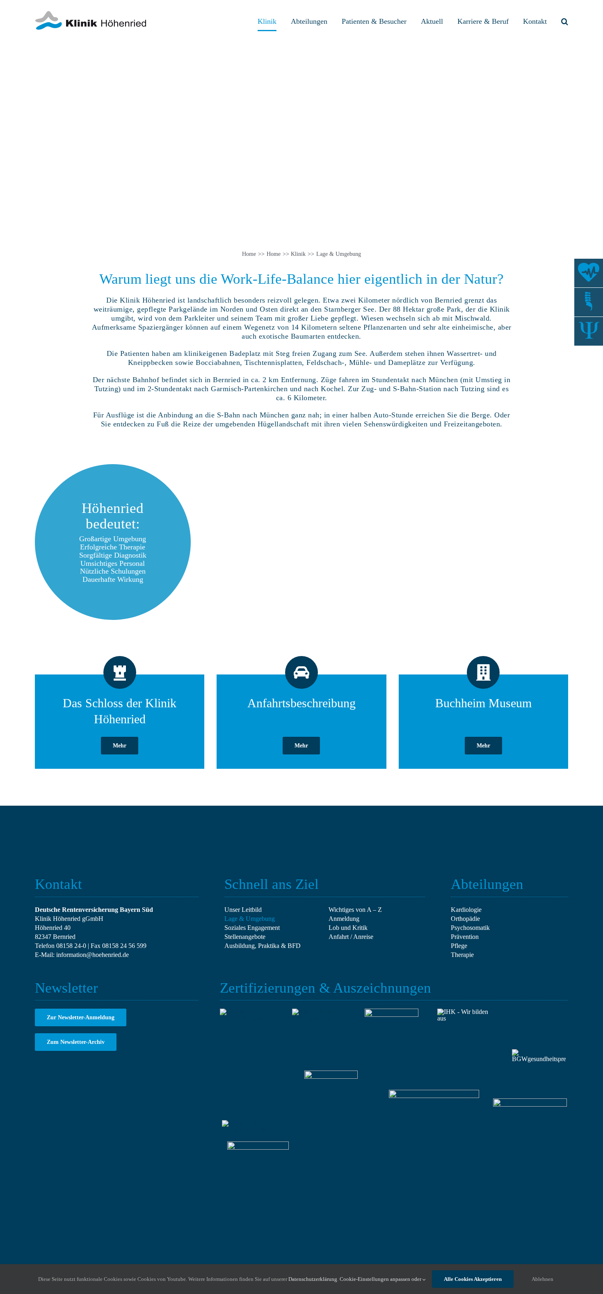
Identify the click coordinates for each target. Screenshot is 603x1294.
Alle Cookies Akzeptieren (473, 1279)
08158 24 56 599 (124, 945)
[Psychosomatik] (588, 331)
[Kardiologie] (588, 273)
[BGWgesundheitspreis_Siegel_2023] (539, 1052)
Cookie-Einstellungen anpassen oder (381, 1279)
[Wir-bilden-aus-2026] (464, 1011)
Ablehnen (542, 1279)
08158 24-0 (71, 945)
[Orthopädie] (588, 302)
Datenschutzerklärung (312, 1279)
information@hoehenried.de (92, 954)
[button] (564, 21)
